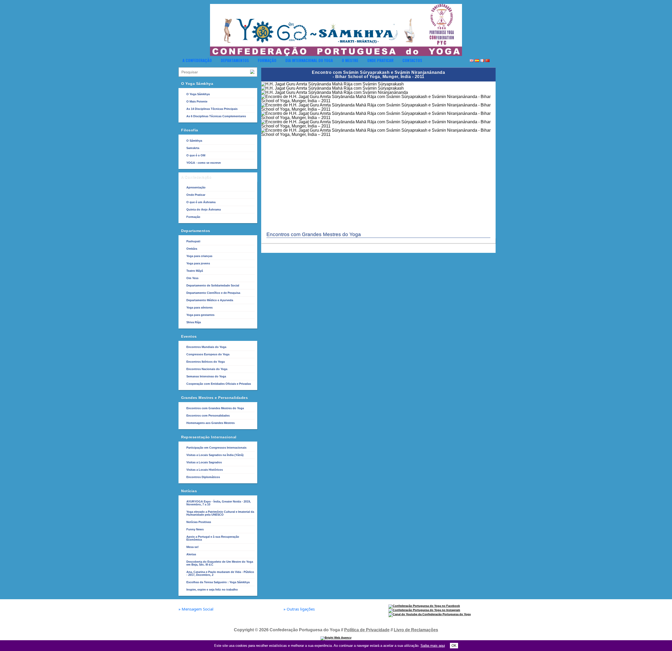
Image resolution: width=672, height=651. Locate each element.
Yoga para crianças (199, 256)
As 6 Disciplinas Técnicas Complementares (216, 116)
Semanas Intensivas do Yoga (206, 376)
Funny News (195, 529)
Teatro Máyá (194, 270)
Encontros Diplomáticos (203, 477)
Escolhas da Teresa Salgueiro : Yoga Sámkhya (218, 582)
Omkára (191, 248)
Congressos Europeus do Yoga (207, 354)
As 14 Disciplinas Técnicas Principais (212, 108)
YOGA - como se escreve (203, 162)
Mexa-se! (192, 547)
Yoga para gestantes (200, 314)
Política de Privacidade (367, 630)
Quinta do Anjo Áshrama (203, 209)
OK (454, 646)
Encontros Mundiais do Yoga (206, 346)
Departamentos (235, 60)
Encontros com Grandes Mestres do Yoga (215, 408)
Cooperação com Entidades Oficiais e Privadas (218, 383)
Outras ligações (299, 609)
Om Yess (192, 278)
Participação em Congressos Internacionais (216, 447)
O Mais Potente (196, 101)
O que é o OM (195, 155)
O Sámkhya (194, 140)
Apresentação (196, 187)
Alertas (191, 554)
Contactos (412, 60)
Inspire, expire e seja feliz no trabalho (212, 589)
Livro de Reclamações (416, 630)
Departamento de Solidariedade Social (212, 285)
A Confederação (197, 60)
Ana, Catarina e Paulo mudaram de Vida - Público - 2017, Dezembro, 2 (220, 573)
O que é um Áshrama (201, 202)
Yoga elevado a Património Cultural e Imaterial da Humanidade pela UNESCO (220, 513)
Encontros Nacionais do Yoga (206, 369)
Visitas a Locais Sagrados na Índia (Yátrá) (215, 455)
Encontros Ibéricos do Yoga (205, 361)
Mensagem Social (195, 609)
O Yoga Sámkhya (198, 94)
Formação (267, 60)
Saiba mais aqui (433, 646)
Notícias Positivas (198, 522)
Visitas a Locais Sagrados (204, 462)
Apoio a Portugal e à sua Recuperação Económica (212, 538)
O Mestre (350, 60)
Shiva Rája (193, 322)
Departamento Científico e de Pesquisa (213, 292)
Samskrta (192, 148)
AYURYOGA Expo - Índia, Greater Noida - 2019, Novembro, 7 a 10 (218, 503)
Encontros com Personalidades (208, 415)
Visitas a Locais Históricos (204, 469)
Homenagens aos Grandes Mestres (210, 422)
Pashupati (193, 241)
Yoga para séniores (199, 307)
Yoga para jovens (198, 263)
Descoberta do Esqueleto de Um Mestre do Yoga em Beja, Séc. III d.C (219, 563)
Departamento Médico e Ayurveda (209, 300)
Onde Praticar (380, 60)
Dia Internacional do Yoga (309, 60)
